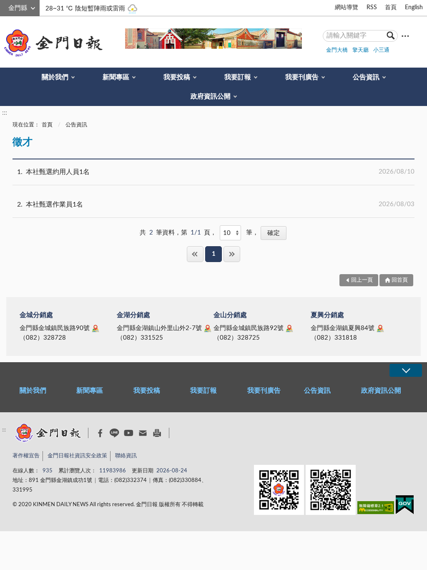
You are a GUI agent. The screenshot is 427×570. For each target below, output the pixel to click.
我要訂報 (237, 77)
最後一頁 (232, 254)
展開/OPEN (405, 370)
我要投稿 (176, 77)
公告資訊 (366, 77)
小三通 (381, 50)
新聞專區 (116, 77)
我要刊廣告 (302, 77)
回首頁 (400, 280)
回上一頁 (362, 280)
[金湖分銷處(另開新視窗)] (207, 328)
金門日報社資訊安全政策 (77, 456)
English (414, 7)
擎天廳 (360, 50)
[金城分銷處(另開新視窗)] (95, 328)
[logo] (51, 43)
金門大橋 (337, 50)
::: (4, 6)
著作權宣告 (26, 456)
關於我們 (55, 77)
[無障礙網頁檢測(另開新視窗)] (375, 509)
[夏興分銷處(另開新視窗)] (380, 328)
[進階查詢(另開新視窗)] (405, 35)
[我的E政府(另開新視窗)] (405, 506)
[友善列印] (157, 433)
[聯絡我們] (143, 433)
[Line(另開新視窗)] (114, 433)
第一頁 (195, 254)
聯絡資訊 (126, 456)
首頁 (391, 7)
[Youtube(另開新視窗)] (128, 433)
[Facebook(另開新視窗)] (100, 433)
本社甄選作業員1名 (215, 204)
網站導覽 (346, 7)
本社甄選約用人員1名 (215, 172)
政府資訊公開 (211, 96)
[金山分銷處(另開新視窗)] (289, 328)
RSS (372, 7)
